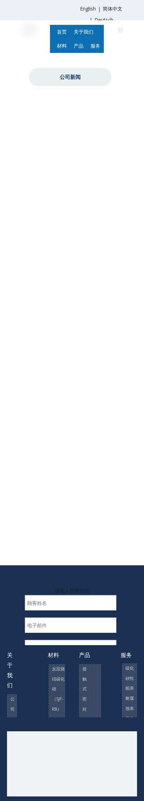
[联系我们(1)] (120, 30)
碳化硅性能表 (129, 678)
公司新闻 (70, 76)
